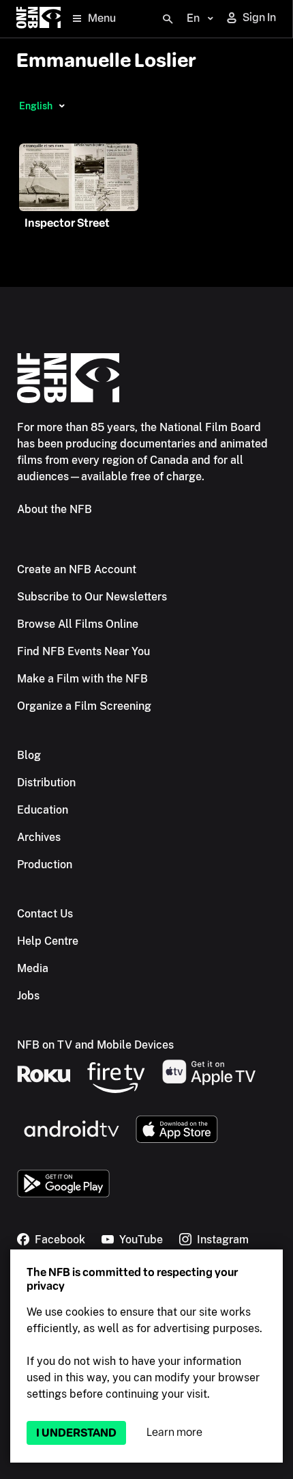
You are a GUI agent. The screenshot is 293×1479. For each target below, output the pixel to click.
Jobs (28, 995)
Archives (39, 837)
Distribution (46, 782)
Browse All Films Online (77, 624)
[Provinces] (61, 106)
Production (44, 864)
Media (32, 968)
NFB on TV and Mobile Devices (95, 1044)
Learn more (174, 1432)
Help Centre (47, 941)
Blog (29, 755)
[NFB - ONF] (38, 19)
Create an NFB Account (76, 569)
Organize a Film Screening (84, 706)
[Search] (167, 19)
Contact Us (45, 913)
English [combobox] (35, 105)
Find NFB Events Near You (83, 651)
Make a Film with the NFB (82, 678)
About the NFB (54, 509)
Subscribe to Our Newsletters (92, 596)
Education (42, 809)
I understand (76, 1432)
